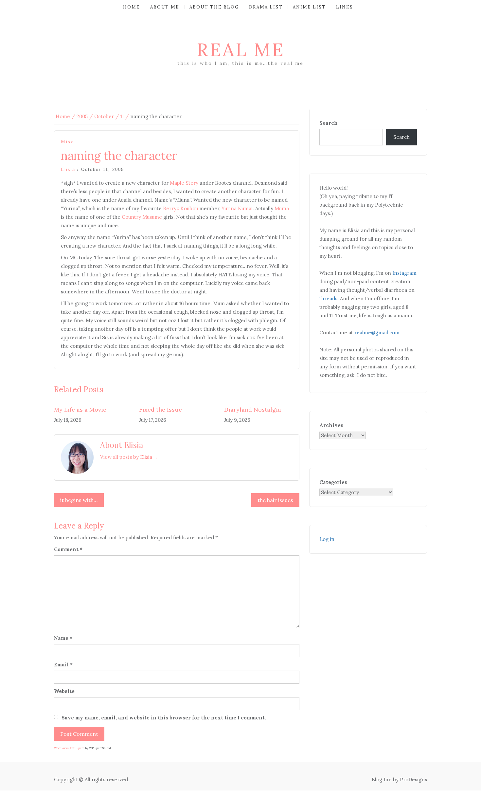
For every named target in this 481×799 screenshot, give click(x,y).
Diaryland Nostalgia (252, 409)
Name (63, 638)
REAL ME (241, 49)
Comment (68, 549)
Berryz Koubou (180, 208)
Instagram (404, 273)
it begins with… (79, 500)
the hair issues (275, 500)
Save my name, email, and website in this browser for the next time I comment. (164, 718)
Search (328, 123)
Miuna (282, 208)
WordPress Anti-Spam (69, 748)
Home (131, 7)
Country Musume (142, 217)
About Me (164, 7)
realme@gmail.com (377, 332)
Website (64, 691)
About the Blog (214, 7)
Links (344, 7)
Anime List (309, 7)
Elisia (68, 169)
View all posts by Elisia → (129, 457)
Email (63, 664)
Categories (333, 482)
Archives (331, 425)
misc (67, 141)
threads (328, 298)
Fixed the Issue (160, 409)
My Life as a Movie (80, 409)
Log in (326, 539)
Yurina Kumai (237, 208)
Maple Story (184, 183)
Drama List (266, 7)
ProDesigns (413, 779)
